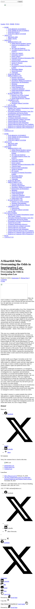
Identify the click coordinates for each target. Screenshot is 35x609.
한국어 (17, 24)
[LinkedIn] (6, 528)
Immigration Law (9, 465)
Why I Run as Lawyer (10, 476)
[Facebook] (6, 493)
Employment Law (9, 467)
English (3, 24)
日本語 (12, 24)
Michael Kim (24, 278)
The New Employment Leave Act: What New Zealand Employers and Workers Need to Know (18, 478)
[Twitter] (19, 523)
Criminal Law (8, 469)
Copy (21, 604)
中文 (7, 24)
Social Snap (14, 597)
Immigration (15, 278)
